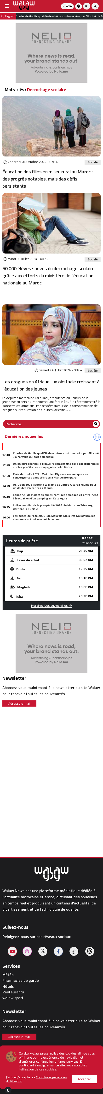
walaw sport (12, 998)
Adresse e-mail (19, 703)
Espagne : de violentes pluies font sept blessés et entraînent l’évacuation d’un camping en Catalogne (55, 496)
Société (92, 162)
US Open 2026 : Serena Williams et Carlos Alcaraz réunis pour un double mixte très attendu (54, 486)
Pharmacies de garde (20, 980)
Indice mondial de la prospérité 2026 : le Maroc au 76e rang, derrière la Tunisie (53, 507)
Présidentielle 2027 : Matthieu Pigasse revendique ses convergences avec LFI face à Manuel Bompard (50, 475)
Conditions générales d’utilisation (36, 1079)
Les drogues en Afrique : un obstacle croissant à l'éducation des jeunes (51, 385)
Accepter (84, 1079)
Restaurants (13, 992)
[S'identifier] (86, 6)
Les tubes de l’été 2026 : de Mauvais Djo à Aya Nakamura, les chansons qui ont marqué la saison (54, 517)
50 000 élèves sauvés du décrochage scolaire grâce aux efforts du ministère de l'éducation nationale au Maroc (48, 275)
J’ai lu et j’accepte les (36, 1079)
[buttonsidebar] (7, 6)
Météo (8, 974)
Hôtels (8, 986)
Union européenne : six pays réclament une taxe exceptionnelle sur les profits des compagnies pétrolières (56, 465)
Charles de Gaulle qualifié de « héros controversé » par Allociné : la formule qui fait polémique (56, 454)
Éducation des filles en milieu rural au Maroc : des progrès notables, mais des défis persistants (47, 179)
